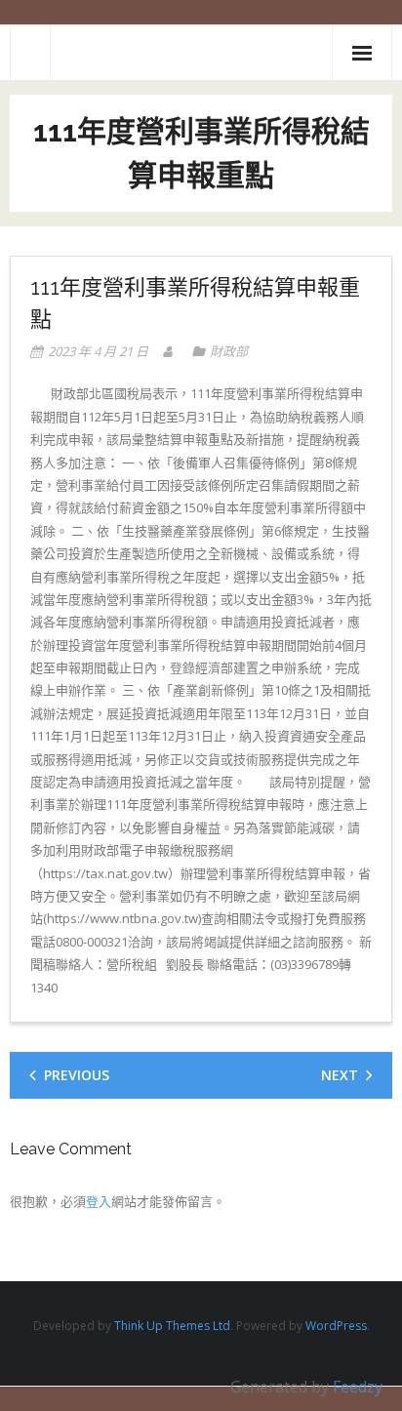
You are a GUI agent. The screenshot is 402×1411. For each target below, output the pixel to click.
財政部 (229, 351)
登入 (98, 1201)
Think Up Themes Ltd (172, 1325)
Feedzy (357, 1386)
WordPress (336, 1325)
